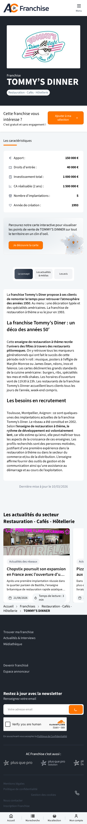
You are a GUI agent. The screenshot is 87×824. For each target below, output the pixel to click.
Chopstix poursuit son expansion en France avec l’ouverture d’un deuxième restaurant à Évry (36, 574)
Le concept (24, 274)
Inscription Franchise (16, 806)
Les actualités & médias (43, 273)
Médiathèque (12, 644)
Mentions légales (13, 784)
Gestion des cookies (43, 795)
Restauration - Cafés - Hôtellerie (28, 92)
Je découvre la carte (25, 245)
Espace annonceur (16, 671)
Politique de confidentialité (20, 789)
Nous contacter (13, 800)
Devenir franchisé (15, 665)
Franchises (27, 606)
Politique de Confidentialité (52, 736)
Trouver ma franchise (18, 632)
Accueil (8, 606)
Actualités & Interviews (19, 638)
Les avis (63, 274)
